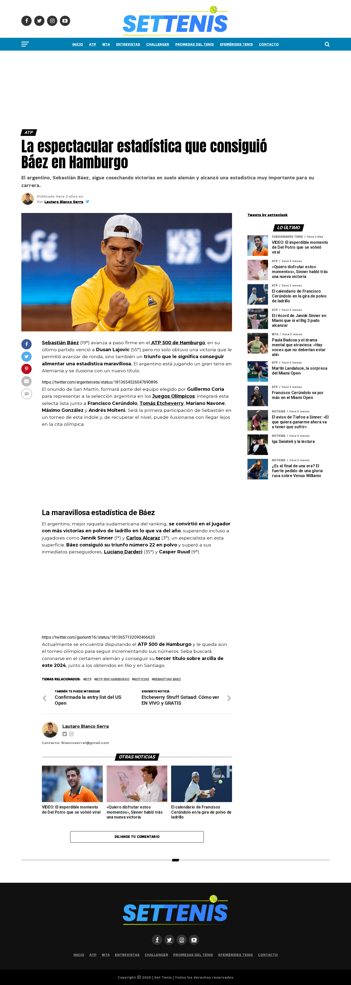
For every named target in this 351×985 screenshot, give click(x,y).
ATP (92, 44)
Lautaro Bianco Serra (63, 201)
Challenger (157, 44)
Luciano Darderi (123, 551)
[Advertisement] (154, 89)
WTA (106, 44)
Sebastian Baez (167, 679)
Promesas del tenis (194, 44)
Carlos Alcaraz (143, 538)
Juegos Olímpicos (173, 396)
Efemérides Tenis (236, 44)
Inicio (77, 44)
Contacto (269, 44)
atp (88, 679)
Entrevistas (128, 44)
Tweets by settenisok (267, 214)
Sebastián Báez (60, 342)
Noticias (141, 679)
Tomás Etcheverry (162, 403)
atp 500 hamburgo (112, 679)
